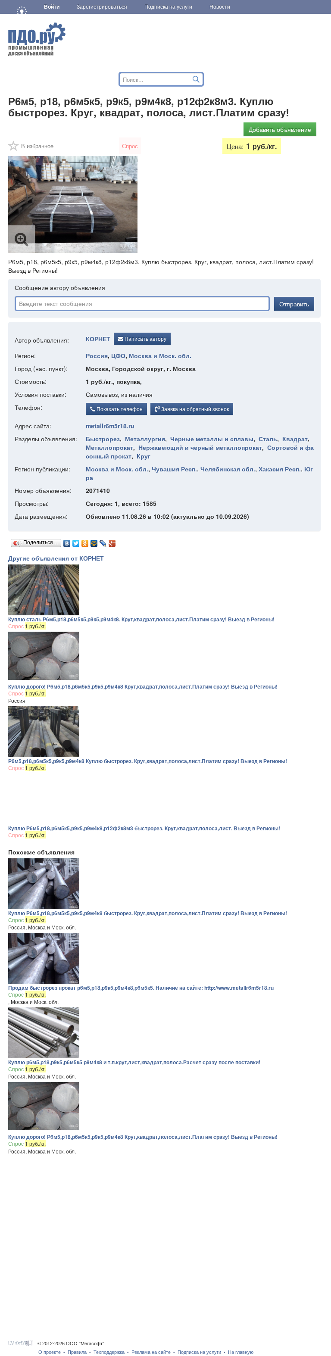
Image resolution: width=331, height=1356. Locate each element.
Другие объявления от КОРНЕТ (56, 558)
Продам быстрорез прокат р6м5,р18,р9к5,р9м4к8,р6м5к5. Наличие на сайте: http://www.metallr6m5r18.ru (141, 988)
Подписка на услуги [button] (168, 7)
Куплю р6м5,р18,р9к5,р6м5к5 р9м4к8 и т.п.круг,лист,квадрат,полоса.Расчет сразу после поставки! (134, 1062)
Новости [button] (219, 7)
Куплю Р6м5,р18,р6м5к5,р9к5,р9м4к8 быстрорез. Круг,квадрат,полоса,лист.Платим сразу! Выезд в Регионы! (147, 913)
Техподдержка (109, 1352)
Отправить (294, 303)
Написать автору (144, 338)
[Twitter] (76, 541)
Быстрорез (103, 438)
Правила (77, 1352)
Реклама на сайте (151, 1352)
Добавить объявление (280, 129)
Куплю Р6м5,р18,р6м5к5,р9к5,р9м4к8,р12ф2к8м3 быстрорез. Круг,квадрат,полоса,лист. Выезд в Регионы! (144, 828)
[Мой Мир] (94, 541)
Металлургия (145, 438)
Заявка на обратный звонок (194, 408)
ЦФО (118, 355)
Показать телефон (119, 408)
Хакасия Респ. (280, 468)
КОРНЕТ (98, 339)
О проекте (49, 1352)
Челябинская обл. (227, 468)
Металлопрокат (109, 447)
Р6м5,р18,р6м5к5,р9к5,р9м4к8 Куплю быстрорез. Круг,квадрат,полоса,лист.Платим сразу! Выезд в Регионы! (147, 761)
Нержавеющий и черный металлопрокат (200, 447)
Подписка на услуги (199, 1352)
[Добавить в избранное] (13, 148)
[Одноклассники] (85, 541)
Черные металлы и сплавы (211, 438)
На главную (240, 1352)
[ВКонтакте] (67, 541)
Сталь (268, 438)
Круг (143, 456)
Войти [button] (51, 7)
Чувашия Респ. (174, 468)
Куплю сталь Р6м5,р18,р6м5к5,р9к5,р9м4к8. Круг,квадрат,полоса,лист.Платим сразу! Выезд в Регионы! (141, 619)
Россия (97, 355)
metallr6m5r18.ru (110, 425)
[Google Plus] (112, 541)
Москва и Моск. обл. (160, 355)
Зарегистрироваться (102, 7)
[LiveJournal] (103, 541)
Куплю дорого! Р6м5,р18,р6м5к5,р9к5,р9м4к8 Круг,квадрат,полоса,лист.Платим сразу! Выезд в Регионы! (143, 686)
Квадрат (295, 438)
